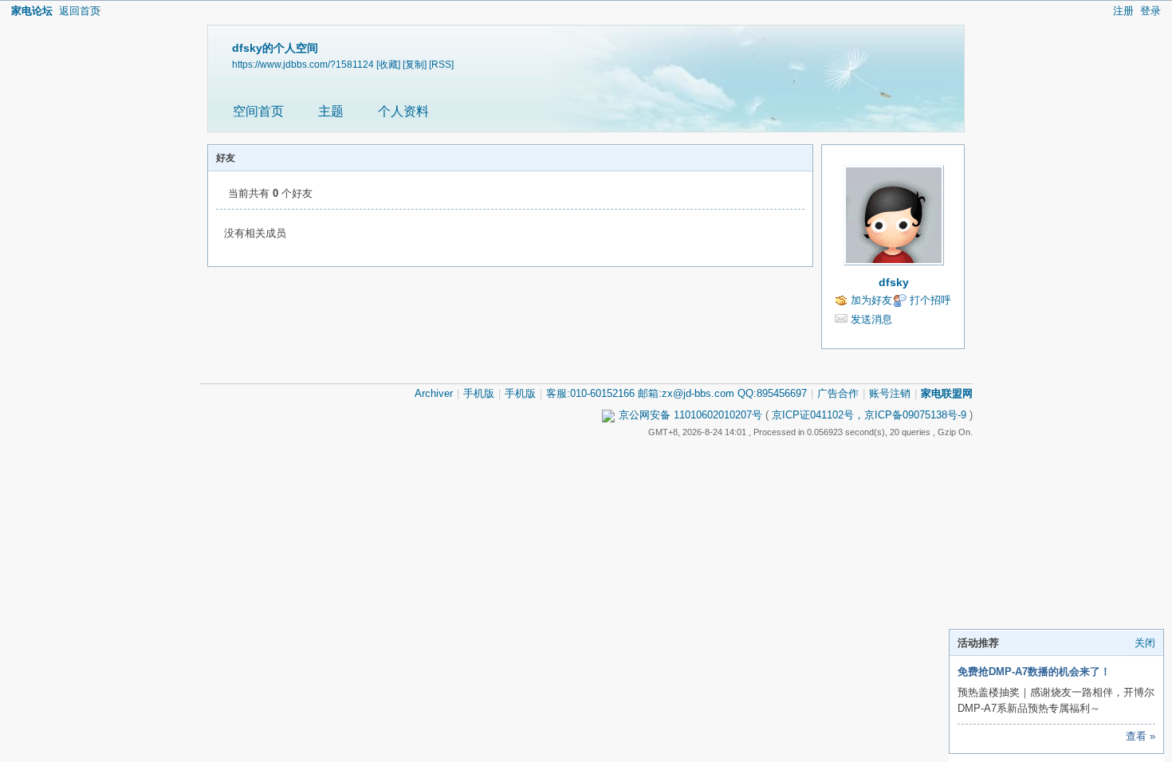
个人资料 (403, 111)
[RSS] (441, 64)
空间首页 (258, 111)
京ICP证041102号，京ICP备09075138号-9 (869, 415)
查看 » (1140, 736)
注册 (1123, 11)
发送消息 (871, 319)
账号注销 (889, 393)
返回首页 (79, 11)
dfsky (894, 282)
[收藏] (388, 64)
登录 (1150, 11)
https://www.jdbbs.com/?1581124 (303, 64)
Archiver (434, 393)
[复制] (415, 64)
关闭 (1145, 643)
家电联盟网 (947, 393)
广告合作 (838, 393)
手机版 (478, 393)
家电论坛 (32, 11)
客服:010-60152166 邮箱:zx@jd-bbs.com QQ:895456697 (676, 393)
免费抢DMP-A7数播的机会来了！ (1034, 672)
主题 (331, 111)
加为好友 (871, 300)
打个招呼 (930, 300)
